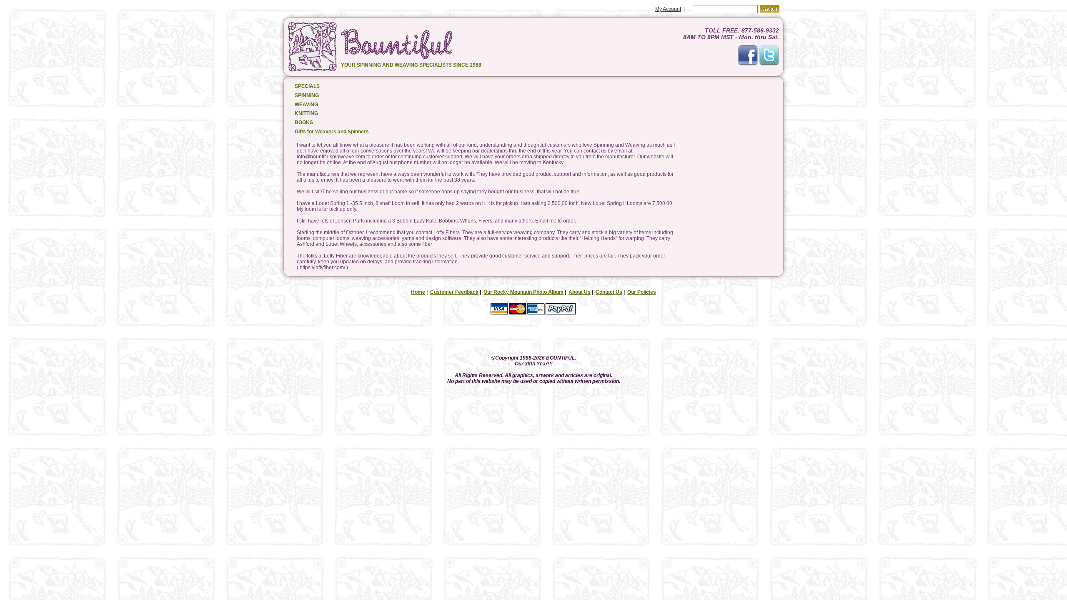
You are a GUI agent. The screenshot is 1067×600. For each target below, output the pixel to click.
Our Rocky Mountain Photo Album (523, 292)
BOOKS (304, 122)
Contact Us (609, 292)
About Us (580, 292)
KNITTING (306, 113)
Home (418, 292)
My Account (668, 9)
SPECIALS (307, 86)
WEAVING (306, 105)
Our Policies (641, 292)
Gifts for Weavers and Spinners (332, 132)
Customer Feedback (454, 292)
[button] (533, 337)
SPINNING (307, 95)
